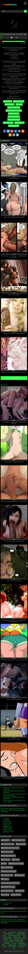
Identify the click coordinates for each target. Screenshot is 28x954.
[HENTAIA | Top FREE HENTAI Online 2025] (11, 5)
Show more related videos (14, 378)
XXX (6, 385)
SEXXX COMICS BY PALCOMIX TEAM (11, 883)
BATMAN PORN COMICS (7, 808)
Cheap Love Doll (7, 823)
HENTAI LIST (21, 946)
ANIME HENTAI (6, 840)
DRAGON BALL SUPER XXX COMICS (11, 847)
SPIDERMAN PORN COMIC (9, 886)
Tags (14, 948)
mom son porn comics (14, 116)
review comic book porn (14, 119)
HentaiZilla (5, 904)
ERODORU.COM (7, 826)
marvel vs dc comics (14, 113)
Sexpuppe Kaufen (13, 911)
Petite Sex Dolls (4, 911)
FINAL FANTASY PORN (8, 851)
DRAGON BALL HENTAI (6, 810)
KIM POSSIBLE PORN (7, 867)
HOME (4, 932)
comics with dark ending (14, 107)
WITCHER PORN (8, 941)
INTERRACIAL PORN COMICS (16, 863)
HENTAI (4, 863)
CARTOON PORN (21, 844)
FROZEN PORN (6, 859)
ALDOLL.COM (6, 824)
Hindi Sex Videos (7, 821)
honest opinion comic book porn (14, 110)
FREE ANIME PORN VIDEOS (9, 855)
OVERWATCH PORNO (7, 875)
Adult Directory (21, 951)
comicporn (20, 104)
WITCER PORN (20, 890)
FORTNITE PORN (7, 828)
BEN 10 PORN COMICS (19, 808)
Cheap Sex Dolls (7, 903)
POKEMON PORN (20, 875)
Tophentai (16, 96)
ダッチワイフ (6, 832)
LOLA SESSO (6, 820)
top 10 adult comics (14, 125)
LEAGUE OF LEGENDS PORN (9, 871)
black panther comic (19, 101)
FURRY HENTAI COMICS (19, 810)
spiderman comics (9, 122)
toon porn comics (20, 122)
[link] (17, 37)
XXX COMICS (8, 101)
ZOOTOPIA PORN (16, 894)
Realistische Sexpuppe (8, 831)
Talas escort (6, 818)
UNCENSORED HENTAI (8, 890)
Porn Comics (5, 879)
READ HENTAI (11, 932)
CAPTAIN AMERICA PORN (19, 840)
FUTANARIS (16, 859)
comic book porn (10, 104)
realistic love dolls (7, 829)
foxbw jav (3, 385)
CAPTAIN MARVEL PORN (8, 844)
